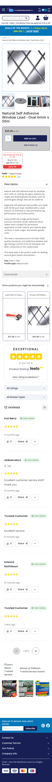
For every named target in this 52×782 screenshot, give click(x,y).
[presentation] (42, 285)
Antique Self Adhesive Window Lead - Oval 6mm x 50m (39, 295)
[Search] (26, 18)
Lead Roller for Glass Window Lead (14, 295)
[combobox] (15, 18)
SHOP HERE (32, 31)
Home (4, 38)
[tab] (26, 184)
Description (11, 184)
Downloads (11, 274)
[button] (21, 101)
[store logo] (21, 10)
